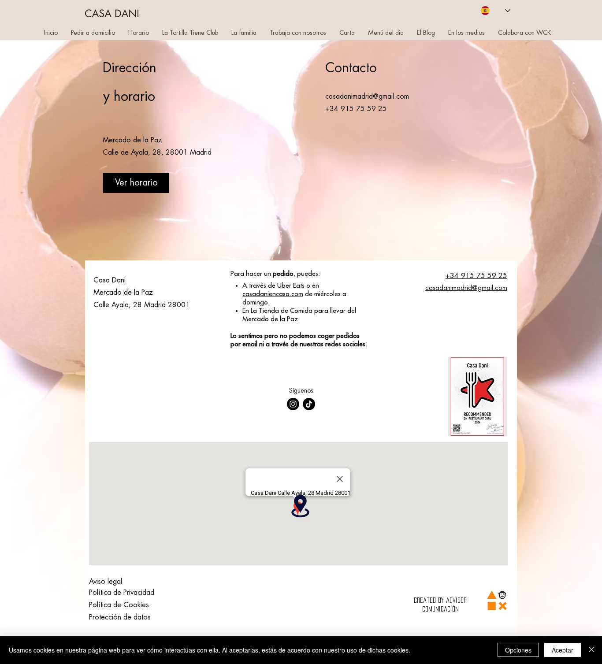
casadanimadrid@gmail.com (367, 96)
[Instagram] (293, 404)
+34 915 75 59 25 (476, 275)
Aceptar (562, 649)
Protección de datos (120, 617)
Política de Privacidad (121, 592)
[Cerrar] (591, 650)
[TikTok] (309, 404)
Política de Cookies (119, 604)
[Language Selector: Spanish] (495, 10)
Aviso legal (105, 581)
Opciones (518, 649)
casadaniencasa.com (272, 294)
